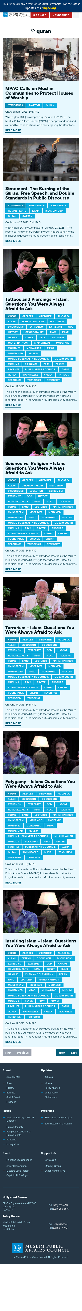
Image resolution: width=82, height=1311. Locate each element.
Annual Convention (16, 1166)
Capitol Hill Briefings (17, 1175)
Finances (11, 1102)
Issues (7, 1110)
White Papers (52, 1092)
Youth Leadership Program (58, 1123)
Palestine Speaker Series (19, 1160)
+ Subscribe (61, 15)
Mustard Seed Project (17, 1171)
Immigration (12, 1144)
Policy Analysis (52, 1088)
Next (62, 1053)
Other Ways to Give (55, 1171)
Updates (46, 1070)
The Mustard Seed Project (58, 1117)
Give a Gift (50, 1160)
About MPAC (13, 1077)
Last (74, 1053)
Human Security (14, 1127)
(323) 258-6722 (58, 1205)
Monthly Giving (53, 1166)
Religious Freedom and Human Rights (18, 1133)
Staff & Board (13, 1097)
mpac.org (49, 8)
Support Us (48, 1153)
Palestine (11, 1139)
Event (6, 1153)
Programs (47, 1110)
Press (9, 1083)
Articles (49, 1077)
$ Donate (39, 15)
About (7, 1070)
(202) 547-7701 (58, 1224)
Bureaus (10, 1092)
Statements (51, 1097)
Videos (48, 1083)
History (10, 1088)
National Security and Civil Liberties (20, 1119)
